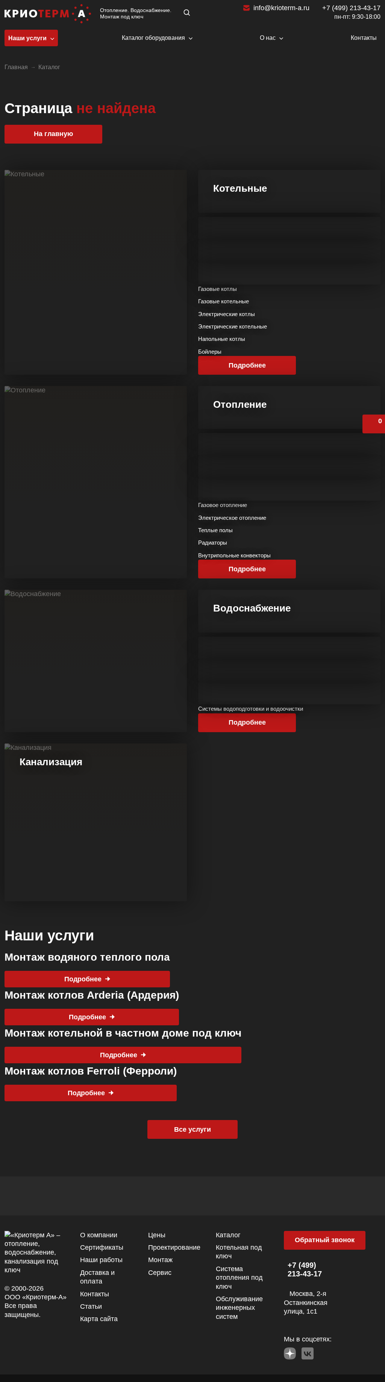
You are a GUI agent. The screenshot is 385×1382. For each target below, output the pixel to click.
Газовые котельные (223, 301)
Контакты (94, 1294)
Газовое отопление (222, 505)
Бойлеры (209, 351)
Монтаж (160, 1260)
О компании (98, 1235)
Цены (156, 1235)
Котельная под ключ (239, 1252)
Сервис (159, 1272)
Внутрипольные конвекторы (234, 555)
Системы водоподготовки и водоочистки (250, 708)
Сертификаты (101, 1247)
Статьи (91, 1306)
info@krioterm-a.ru (281, 8)
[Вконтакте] (308, 1351)
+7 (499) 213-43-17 (351, 8)
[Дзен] (290, 1351)
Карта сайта (99, 1319)
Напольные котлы (221, 339)
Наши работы (101, 1260)
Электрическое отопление (232, 518)
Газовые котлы (217, 289)
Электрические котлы (226, 314)
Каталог (228, 1235)
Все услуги (192, 1129)
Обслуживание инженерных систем (239, 1307)
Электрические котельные (232, 326)
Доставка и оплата (97, 1277)
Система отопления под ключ (239, 1277)
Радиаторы (212, 542)
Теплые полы (215, 530)
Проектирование (174, 1247)
